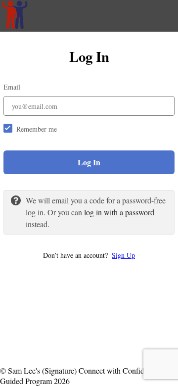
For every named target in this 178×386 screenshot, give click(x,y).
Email (11, 87)
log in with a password (119, 212)
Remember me (36, 129)
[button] (89, 255)
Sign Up (123, 255)
